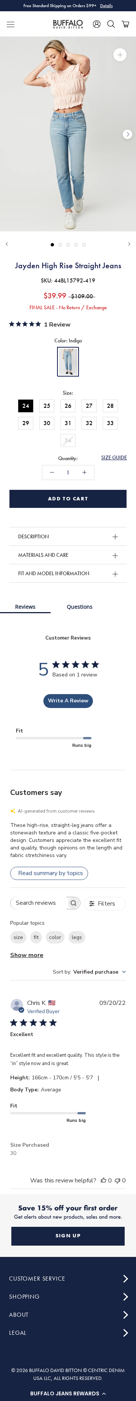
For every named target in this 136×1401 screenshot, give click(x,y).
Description (33, 536)
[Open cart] (125, 24)
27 (89, 406)
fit (36, 937)
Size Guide (114, 457)
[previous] (8, 134)
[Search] (111, 24)
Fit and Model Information (53, 573)
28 (110, 406)
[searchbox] (38, 903)
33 (110, 423)
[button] (68, 1393)
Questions (80, 606)
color (55, 937)
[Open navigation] (10, 24)
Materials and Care (43, 555)
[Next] (129, 244)
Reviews (25, 606)
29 (25, 423)
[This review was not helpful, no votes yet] (117, 1180)
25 (46, 406)
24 (25, 406)
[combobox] (89, 972)
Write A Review (68, 700)
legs (77, 937)
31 (68, 423)
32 (89, 423)
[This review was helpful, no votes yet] (103, 1180)
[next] (127, 134)
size (18, 937)
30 (46, 423)
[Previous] (7, 244)
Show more (26, 955)
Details (106, 6)
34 (68, 440)
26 (68, 406)
